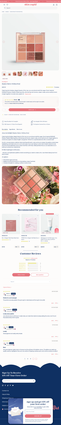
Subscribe (33, 381)
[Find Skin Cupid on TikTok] (7, 385)
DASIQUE (7, 11)
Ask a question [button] (40, 274)
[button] (50, 87)
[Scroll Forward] (56, 226)
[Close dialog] (51, 400)
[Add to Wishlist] (57, 109)
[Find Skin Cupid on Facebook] (5, 385)
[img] (6, 291)
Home (3, 11)
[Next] (57, 42)
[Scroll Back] (4, 226)
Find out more (23, 114)
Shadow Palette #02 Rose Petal (16, 11)
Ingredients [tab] (12, 129)
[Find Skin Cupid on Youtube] (13, 385)
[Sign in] (53, 4)
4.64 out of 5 (34, 258)
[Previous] (4, 42)
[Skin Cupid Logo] (31, 4)
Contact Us (5, 390)
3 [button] (30, 358)
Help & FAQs (6, 394)
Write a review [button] (21, 274)
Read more (28, 94)
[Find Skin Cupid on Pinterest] (10, 385)
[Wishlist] (7, 4)
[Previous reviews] (3, 102)
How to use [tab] (19, 129)
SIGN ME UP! (38, 416)
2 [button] (27, 358)
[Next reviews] (58, 102)
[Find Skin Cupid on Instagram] (2, 385)
